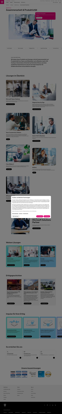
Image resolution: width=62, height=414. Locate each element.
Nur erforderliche (39, 216)
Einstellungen (16, 216)
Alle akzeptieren (46, 216)
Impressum (20, 213)
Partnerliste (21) (25, 213)
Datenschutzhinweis (15, 213)
